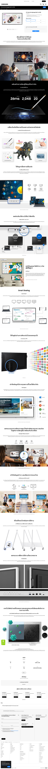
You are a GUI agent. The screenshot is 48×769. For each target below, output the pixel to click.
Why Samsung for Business (32, 745)
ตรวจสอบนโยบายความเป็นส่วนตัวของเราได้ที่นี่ (6, 764)
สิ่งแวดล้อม (40, 745)
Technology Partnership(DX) (22, 753)
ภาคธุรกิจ (40, 755)
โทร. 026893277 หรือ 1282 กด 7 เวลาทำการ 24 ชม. (27, 726)
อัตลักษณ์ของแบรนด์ (41, 756)
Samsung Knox (11, 745)
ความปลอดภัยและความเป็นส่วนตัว (42, 746)
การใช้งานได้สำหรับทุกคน (41, 747)
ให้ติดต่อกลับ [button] (23, 720)
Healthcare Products (22, 758)
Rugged (1, 748)
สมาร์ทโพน (2, 745)
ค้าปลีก (20, 746)
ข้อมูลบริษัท (40, 754)
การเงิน (20, 747)
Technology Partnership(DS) (22, 754)
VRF (1, 757)
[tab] (7, 29)
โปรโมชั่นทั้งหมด (31, 746)
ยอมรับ (8, 766)
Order (30, 748)
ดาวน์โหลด (24, 659)
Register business (31, 747)
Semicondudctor (21, 757)
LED (20, 756)
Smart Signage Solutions (12, 747)
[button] (41, 4)
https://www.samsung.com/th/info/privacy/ (14, 730)
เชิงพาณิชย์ (2, 756)
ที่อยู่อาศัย (1, 755)
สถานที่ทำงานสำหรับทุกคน (41, 748)
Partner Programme (22, 755)
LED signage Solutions (12, 748)
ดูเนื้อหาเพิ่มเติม (23, 684)
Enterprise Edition (2, 747)
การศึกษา (21, 745)
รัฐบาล (20, 748)
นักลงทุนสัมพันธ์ (40, 758)
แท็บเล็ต (1, 746)
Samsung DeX (11, 746)
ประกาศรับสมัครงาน (41, 757)
